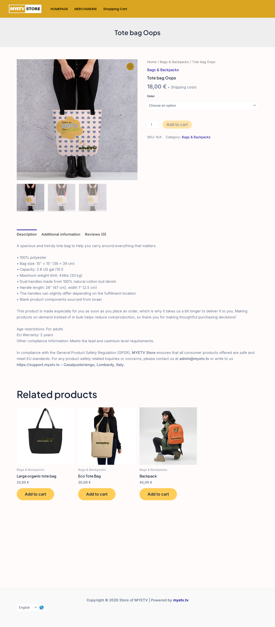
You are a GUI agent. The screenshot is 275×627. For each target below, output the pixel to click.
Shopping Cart (115, 9)
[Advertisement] (137, 543)
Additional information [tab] (60, 234)
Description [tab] (27, 234)
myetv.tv (181, 600)
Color (151, 96)
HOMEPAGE (59, 9)
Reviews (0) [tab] (95, 234)
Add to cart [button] (35, 494)
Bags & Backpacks (174, 62)
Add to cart (177, 124)
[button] (130, 66)
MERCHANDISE (85, 9)
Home (152, 62)
